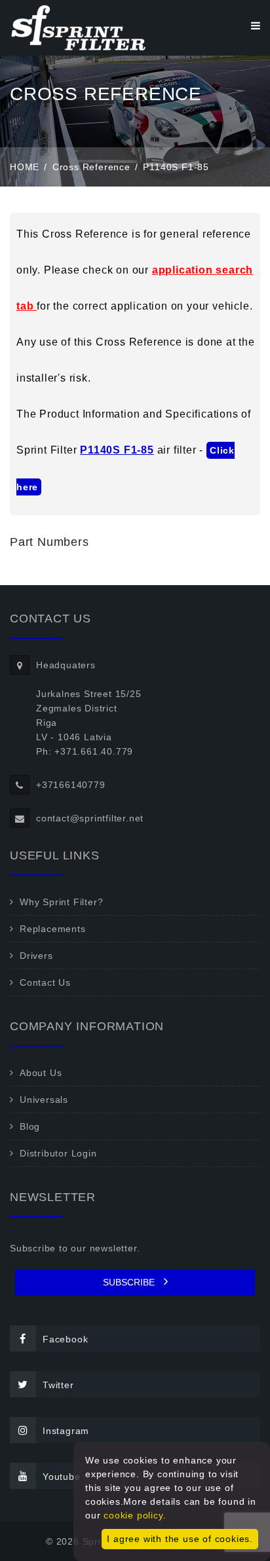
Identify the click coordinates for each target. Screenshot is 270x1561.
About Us (41, 1073)
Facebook (65, 1339)
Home (24, 167)
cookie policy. (135, 1515)
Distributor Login (58, 1153)
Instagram (66, 1431)
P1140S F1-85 (117, 450)
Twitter (58, 1385)
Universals (44, 1099)
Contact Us (45, 982)
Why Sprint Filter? (61, 902)
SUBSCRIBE (130, 1282)
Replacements (53, 929)
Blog (30, 1126)
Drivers (36, 955)
